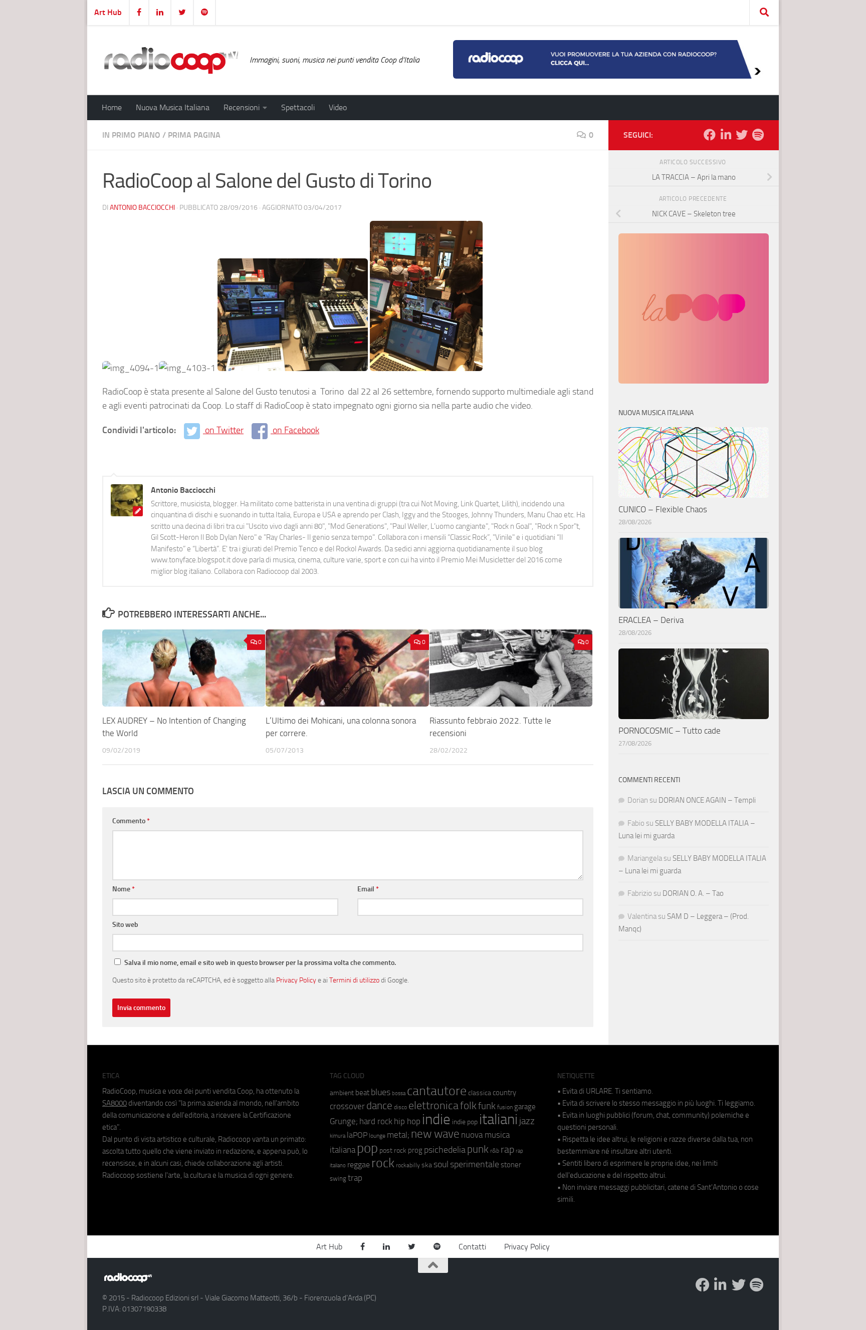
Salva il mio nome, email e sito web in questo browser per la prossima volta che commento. (260, 962)
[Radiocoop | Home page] (171, 60)
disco (400, 1107)
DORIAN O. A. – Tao (693, 893)
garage (525, 1106)
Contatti (472, 1246)
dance (379, 1105)
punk (478, 1149)
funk (487, 1106)
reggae (358, 1164)
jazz (527, 1121)
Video (338, 107)
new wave (435, 1134)
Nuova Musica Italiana (172, 107)
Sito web (125, 924)
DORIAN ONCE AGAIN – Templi (707, 800)
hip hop (407, 1121)
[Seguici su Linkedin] (726, 135)
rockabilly (408, 1165)
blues (380, 1092)
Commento (131, 821)
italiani (498, 1119)
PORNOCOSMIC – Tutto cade (669, 731)
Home (112, 107)
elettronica (433, 1105)
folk (468, 1106)
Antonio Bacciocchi (142, 207)
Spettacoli (298, 107)
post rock (392, 1150)
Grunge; (344, 1121)
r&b (494, 1150)
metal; (398, 1135)
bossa (398, 1093)
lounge (377, 1135)
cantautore (437, 1091)
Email (368, 889)
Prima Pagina (194, 135)
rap (507, 1149)
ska (426, 1165)
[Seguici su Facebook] (710, 135)
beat (362, 1092)
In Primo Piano (131, 135)
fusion (505, 1107)
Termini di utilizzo (354, 980)
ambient (342, 1093)
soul (441, 1164)
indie (436, 1119)
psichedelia (445, 1149)
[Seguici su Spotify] (758, 135)
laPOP (357, 1135)
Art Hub (108, 12)
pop (367, 1148)
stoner (511, 1164)
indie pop (465, 1122)
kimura (337, 1136)
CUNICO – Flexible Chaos (662, 509)
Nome (123, 889)
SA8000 (114, 1103)
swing (338, 1178)
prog (415, 1150)
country (504, 1092)
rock (382, 1163)
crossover (347, 1106)
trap (355, 1178)
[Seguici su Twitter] (742, 135)
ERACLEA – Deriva (651, 620)
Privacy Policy (296, 980)
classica (479, 1093)
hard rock (375, 1121)
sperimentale (474, 1164)
